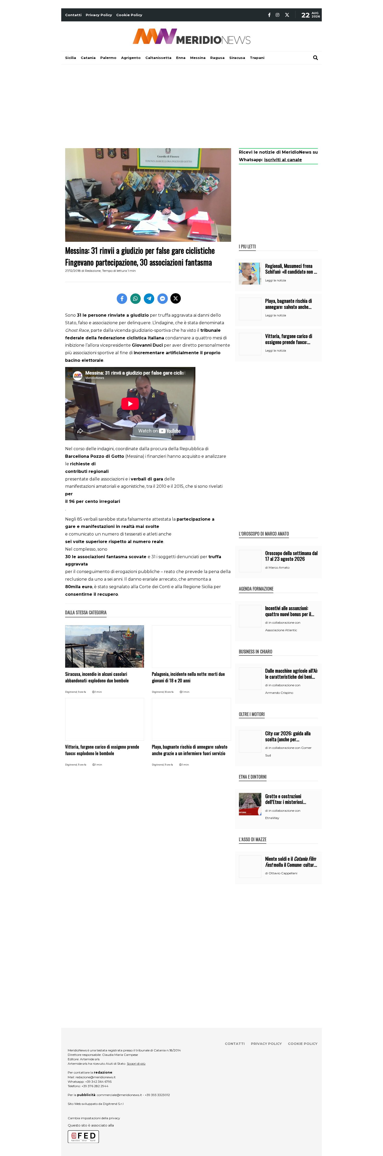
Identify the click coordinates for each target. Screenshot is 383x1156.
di (267, 567)
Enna (181, 58)
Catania (88, 58)
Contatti (73, 15)
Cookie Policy (129, 15)
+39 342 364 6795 (98, 1081)
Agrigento (131, 58)
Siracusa (237, 58)
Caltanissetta (158, 58)
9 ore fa (82, 691)
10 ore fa (169, 691)
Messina (198, 58)
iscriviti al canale (283, 159)
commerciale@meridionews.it (119, 1095)
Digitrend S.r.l (113, 1104)
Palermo (108, 58)
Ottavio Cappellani (283, 873)
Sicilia (70, 58)
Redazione (93, 271)
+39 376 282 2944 (95, 1086)
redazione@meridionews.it (96, 1077)
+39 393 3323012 (157, 1095)
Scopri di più (136, 1063)
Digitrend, (71, 691)
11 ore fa (82, 764)
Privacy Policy (99, 15)
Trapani (257, 58)
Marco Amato (279, 567)
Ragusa (217, 58)
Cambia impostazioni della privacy (94, 1118)
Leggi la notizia (275, 280)
